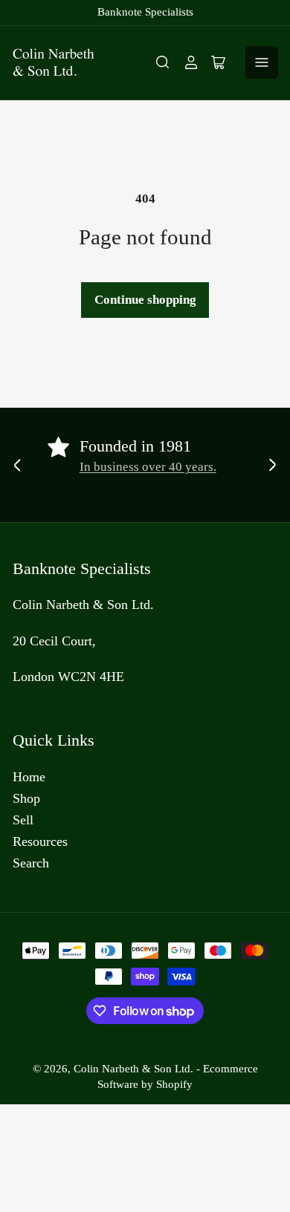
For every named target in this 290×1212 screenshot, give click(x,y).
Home (29, 776)
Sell (23, 819)
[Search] (162, 62)
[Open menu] (261, 62)
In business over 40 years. (148, 467)
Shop (26, 798)
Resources (40, 841)
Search (31, 863)
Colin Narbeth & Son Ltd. (133, 1069)
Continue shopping (145, 300)
